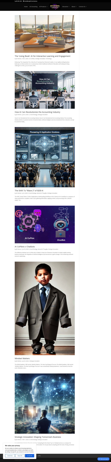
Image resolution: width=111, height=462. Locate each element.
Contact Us (82, 6)
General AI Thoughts (42, 193)
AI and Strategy (33, 114)
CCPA (39, 455)
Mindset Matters (22, 358)
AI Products (42, 6)
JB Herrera (18, 58)
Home (26, 6)
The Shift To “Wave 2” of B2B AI (29, 190)
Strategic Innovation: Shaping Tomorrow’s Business (38, 437)
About (73, 6)
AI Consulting (33, 6)
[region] (19, 451)
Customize (10, 455)
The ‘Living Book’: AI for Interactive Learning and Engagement (42, 56)
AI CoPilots (32, 58)
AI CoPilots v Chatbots (25, 246)
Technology (48, 58)
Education (65, 6)
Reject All (20, 455)
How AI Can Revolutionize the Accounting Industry (37, 112)
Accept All (29, 455)
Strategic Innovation (40, 58)
